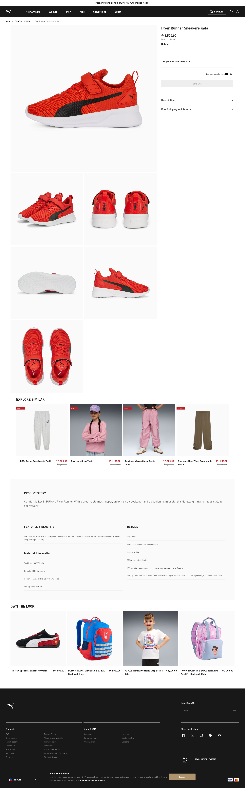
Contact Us (10, 745)
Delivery (9, 757)
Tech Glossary (12, 742)
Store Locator (11, 738)
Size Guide (10, 749)
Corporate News (91, 738)
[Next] (224, 435)
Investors (126, 734)
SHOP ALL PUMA (22, 21)
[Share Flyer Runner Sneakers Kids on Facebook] (227, 74)
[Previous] (20, 435)
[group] (42, 435)
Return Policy (50, 734)
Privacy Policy (50, 742)
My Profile (10, 753)
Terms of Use (49, 745)
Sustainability (128, 738)
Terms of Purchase (52, 749)
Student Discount (51, 757)
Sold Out (197, 83)
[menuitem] (33, 11)
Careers (125, 742)
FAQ (7, 734)
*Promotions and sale (53, 738)
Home (7, 21)
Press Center (89, 742)
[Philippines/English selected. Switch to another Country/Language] (21, 780)
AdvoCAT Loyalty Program (55, 753)
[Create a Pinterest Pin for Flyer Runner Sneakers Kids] (231, 74)
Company (88, 734)
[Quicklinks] (238, 12)
